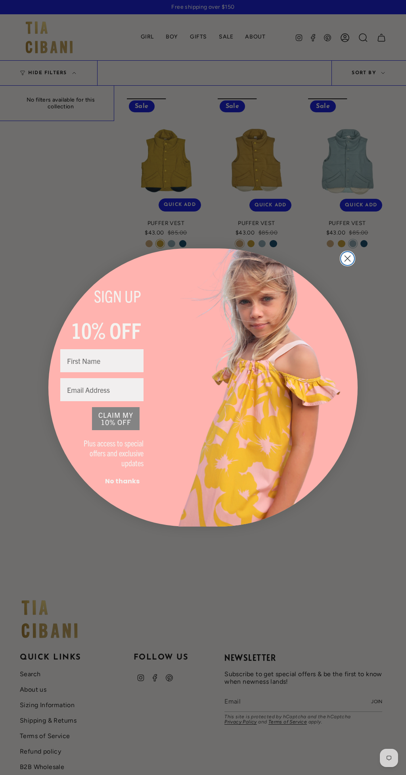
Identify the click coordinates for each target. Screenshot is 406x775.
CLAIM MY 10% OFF (115, 418)
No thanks (122, 481)
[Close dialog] (347, 258)
